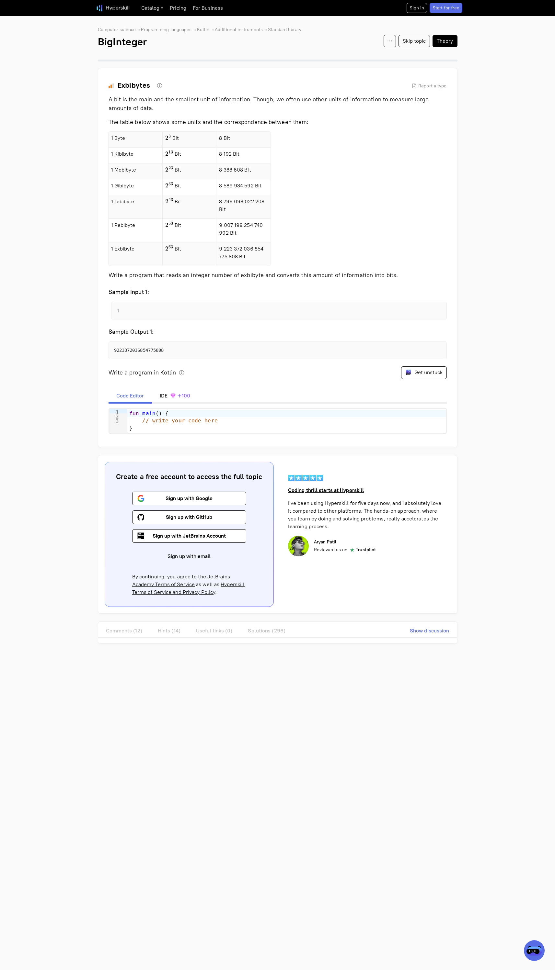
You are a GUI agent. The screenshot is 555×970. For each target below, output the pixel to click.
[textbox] (286, 421)
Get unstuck (428, 372)
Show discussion (429, 631)
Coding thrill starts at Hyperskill (326, 490)
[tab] (130, 396)
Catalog (150, 8)
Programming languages (166, 29)
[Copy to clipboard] (436, 312)
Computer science (117, 29)
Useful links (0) (214, 631)
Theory (445, 41)
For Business (208, 8)
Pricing (178, 8)
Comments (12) (124, 631)
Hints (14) (169, 631)
